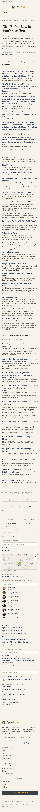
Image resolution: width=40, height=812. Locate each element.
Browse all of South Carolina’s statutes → (15, 150)
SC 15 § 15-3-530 (14, 91)
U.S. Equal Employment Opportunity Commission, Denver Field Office (15, 360)
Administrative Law (8, 686)
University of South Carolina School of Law (19, 680)
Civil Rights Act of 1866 (11, 297)
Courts (4, 761)
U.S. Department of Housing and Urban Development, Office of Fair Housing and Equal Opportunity (17, 375)
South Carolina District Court (14, 628)
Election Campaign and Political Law (13, 694)
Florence (23, 548)
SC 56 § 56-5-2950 (22, 106)
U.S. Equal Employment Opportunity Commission (15, 403)
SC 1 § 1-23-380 (28, 78)
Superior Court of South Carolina (15, 645)
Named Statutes (7, 766)
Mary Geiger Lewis (12, 600)
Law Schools (6, 763)
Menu (6, 12)
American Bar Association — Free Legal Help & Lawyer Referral (16, 471)
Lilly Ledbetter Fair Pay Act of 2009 (15, 243)
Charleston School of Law (14, 676)
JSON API (5, 787)
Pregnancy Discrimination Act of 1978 (16, 264)
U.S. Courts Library (8, 665)
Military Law (6, 704)
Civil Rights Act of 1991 (10, 252)
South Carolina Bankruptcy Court (15, 633)
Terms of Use (30, 804)
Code (3, 753)
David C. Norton (11, 587)
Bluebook (32, 513)
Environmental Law (8, 697)
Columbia (5, 548)
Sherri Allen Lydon (12, 613)
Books (4, 771)
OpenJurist (5, 20)
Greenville (5, 550)
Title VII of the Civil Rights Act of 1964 (16, 192)
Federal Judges (6, 758)
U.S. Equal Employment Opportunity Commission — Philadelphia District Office (15, 388)
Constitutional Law (8, 692)
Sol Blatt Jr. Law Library (9, 656)
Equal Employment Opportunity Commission (13, 345)
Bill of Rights (7, 165)
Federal (5, 625)
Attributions (20, 804)
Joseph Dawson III (12, 618)
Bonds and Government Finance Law (13, 689)
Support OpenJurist (20, 793)
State (5, 636)
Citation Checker (7, 773)
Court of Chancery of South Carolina (16, 642)
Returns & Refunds (8, 804)
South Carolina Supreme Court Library (14, 658)
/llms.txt (4, 784)
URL (7, 513)
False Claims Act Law (9, 699)
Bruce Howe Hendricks (14, 605)
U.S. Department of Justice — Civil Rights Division (17, 438)
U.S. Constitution (8, 157)
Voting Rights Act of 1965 (11, 233)
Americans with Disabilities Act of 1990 (16, 202)
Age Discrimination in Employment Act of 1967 (19, 213)
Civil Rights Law (24, 20)
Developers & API (7, 781)
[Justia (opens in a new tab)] (25, 743)
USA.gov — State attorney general (14, 480)
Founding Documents (8, 768)
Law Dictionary (6, 756)
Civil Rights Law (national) (10, 577)
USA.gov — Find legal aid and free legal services (16, 450)
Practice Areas (14, 20)
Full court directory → (8, 623)
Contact (31, 801)
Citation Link (18, 513)
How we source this (7, 54)
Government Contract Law (10, 702)
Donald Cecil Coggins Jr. (14, 609)
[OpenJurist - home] (20, 7)
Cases (4, 750)
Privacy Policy (6, 807)
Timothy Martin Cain (13, 596)
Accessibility (21, 801)
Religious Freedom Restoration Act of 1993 (18, 309)
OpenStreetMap (7, 570)
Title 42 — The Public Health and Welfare (17, 173)
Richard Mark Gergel (13, 592)
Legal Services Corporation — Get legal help (16, 460)
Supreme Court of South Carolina (15, 639)
